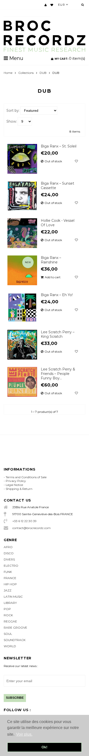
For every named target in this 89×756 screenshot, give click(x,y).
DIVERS (9, 559)
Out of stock (53, 161)
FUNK (8, 572)
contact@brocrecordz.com (31, 528)
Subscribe (15, 698)
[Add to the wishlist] (76, 161)
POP (7, 609)
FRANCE (10, 578)
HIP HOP (10, 584)
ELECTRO (11, 565)
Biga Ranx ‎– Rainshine (51, 259)
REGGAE (10, 621)
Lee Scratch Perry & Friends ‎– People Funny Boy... (58, 373)
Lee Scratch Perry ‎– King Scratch (57, 334)
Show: (11, 121)
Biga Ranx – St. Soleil (58, 146)
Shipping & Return (19, 489)
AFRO (8, 547)
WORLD (10, 646)
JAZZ (7, 590)
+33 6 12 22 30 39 (24, 521)
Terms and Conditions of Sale (26, 477)
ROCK (8, 615)
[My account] (45, 5)
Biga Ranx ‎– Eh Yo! (57, 295)
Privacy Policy (16, 481)
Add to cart (53, 277)
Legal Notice (14, 485)
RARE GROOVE (15, 627)
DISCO (9, 553)
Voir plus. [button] (24, 734)
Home (8, 73)
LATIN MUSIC (13, 596)
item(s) (70, 58)
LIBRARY (10, 603)
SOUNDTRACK (14, 640)
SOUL (8, 634)
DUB (43, 73)
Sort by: (13, 110)
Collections (26, 73)
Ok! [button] (44, 747)
